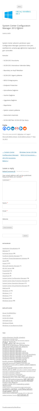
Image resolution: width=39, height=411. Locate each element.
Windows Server (7, 301)
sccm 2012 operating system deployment (17, 368)
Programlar (5, 273)
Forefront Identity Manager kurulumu (15, 357)
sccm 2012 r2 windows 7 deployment (12, 374)
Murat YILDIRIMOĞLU (9, 313)
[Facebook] (4, 128)
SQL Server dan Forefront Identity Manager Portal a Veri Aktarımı (17, 381)
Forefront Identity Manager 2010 (14, 351)
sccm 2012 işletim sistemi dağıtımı (23, 365)
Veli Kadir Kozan (7, 320)
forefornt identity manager (12, 348)
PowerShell (5, 271)
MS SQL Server (7, 268)
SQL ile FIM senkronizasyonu (12, 379)
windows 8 (22, 394)
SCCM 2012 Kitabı (7, 318)
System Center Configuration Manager (14, 278)
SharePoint (5, 276)
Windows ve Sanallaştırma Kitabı (12, 325)
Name (5, 203)
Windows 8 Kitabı (7, 323)
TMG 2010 (30, 393)
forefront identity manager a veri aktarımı (17, 356)
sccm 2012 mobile (7, 366)
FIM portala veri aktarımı (19, 347)
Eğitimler (20, 134)
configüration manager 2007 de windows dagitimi (15, 340)
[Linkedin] (12, 128)
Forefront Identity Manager (10, 256)
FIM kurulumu (24, 345)
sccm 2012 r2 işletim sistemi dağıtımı (26, 369)
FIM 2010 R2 (20, 343)
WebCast (5, 288)
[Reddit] (25, 128)
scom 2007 (21, 375)
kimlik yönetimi (8, 361)
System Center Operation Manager (13, 283)
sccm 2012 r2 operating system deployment (14, 371)
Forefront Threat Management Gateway (14, 258)
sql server (29, 378)
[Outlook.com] (21, 128)
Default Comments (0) (8, 171)
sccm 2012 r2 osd (30, 371)
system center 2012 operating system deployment (15, 385)
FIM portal (6, 347)
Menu (19, 6)
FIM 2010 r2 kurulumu (10, 345)
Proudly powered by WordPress (11, 407)
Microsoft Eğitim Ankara (9, 137)
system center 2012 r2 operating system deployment (16, 387)
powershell (20, 361)
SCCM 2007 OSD (25, 363)
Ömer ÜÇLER (6, 315)
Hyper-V (5, 263)
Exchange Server (7, 253)
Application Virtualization (10, 248)
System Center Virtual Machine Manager (14, 286)
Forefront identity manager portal (14, 359)
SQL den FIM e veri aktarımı (25, 377)
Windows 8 (5, 298)
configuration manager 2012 (10, 339)
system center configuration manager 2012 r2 (14, 393)
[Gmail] (17, 128)
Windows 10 (6, 291)
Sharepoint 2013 (8, 377)
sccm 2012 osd (9, 369)
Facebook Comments (23, 171)
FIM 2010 (8, 343)
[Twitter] (8, 128)
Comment (6, 180)
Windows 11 (6, 293)
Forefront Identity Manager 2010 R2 (15, 353)
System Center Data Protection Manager (14, 281)
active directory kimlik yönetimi (13, 337)
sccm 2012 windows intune (9, 375)
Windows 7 (5, 296)
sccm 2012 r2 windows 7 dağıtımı (11, 372)
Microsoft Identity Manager (10, 266)
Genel (4, 261)
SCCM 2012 (6, 365)
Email (5, 211)
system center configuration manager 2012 (17, 390)
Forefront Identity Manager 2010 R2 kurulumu (19, 354)
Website (5, 219)
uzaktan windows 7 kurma (9, 395)
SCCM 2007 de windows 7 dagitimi (11, 363)
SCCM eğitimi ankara (24, 137)
